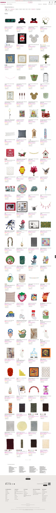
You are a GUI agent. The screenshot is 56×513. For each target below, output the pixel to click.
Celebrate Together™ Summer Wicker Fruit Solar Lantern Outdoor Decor (10, 285)
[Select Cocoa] (45, 414)
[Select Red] (5, 159)
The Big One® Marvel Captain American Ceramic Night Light (9, 340)
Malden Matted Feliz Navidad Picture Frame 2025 (10, 213)
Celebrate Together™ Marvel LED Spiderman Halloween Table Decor (45, 359)
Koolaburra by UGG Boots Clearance (13, 467)
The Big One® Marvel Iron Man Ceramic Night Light (22, 177)
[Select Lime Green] (33, 414)
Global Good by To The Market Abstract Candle (21, 378)
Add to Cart (6, 30)
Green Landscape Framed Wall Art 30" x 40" (33, 230)
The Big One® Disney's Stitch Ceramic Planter (21, 284)
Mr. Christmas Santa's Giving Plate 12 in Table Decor (10, 266)
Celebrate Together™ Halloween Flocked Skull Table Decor (10, 378)
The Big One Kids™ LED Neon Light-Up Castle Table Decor (33, 359)
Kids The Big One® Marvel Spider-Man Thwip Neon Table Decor (45, 303)
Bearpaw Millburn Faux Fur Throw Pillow (21, 139)
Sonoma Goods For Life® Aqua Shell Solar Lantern (33, 195)
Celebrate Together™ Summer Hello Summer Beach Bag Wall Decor (22, 340)
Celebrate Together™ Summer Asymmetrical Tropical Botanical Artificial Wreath (22, 159)
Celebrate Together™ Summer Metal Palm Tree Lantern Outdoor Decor (22, 266)
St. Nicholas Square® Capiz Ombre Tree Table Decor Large (9, 396)
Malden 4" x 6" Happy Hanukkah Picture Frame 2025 (21, 396)
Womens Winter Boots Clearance (43, 469)
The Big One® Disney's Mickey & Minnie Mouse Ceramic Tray (21, 84)
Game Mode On (18, 44)
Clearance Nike (21, 466)
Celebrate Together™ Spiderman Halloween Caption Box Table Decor (33, 378)
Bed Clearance (10, 470)
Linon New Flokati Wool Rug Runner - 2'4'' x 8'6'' (22, 451)
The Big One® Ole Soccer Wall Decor (9, 66)
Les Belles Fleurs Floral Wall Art (20, 119)
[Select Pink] (5, 284)
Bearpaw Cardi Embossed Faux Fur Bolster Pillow (10, 140)
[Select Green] (45, 44)
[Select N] (42, 320)
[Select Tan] (42, 414)
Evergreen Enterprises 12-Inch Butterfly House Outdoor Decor (45, 46)
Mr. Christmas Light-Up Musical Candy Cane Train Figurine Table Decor (45, 120)
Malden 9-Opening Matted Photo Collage (22, 212)
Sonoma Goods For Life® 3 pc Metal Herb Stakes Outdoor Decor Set (22, 102)
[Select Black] (6, 159)
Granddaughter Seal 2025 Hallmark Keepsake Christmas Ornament (22, 231)
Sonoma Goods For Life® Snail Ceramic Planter (33, 84)
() (8, 29)
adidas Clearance (31, 467)
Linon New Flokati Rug (31, 415)
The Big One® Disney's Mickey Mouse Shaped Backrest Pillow (33, 27)
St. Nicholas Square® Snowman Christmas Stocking (33, 320)
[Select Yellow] (43, 44)
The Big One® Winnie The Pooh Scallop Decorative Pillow (33, 120)
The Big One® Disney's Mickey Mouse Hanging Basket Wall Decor (33, 102)
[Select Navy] (6, 44)
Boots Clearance (21, 470)
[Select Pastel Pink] (34, 414)
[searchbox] (17, 2)
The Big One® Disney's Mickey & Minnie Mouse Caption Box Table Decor (21, 65)
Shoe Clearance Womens (32, 469)
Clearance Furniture (42, 466)
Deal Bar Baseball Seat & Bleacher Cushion (10, 160)
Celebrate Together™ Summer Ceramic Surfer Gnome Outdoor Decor (45, 266)
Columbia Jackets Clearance (22, 471)
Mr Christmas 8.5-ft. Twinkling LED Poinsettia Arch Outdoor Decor (33, 396)
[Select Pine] (8, 44)
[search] (7, 2)
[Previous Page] (25, 459)
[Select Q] (40, 339)
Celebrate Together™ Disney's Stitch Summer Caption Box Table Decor (45, 248)
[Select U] (42, 339)
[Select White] (40, 44)
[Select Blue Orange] (6, 65)
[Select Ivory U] (17, 359)
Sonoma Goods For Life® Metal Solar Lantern (44, 84)
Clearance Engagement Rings (33, 471)
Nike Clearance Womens (11, 471)
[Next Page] (29, 459)
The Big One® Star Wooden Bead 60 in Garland (45, 213)
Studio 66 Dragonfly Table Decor (32, 212)
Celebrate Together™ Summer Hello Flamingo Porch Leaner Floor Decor (45, 140)
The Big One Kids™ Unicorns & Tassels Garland (9, 84)
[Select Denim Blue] (21, 450)
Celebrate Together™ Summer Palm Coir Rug (45, 230)
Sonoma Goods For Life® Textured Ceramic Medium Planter (45, 102)
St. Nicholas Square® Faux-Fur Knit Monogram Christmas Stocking (21, 360)
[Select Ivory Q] (18, 359)
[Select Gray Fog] (9, 44)
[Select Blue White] (5, 65)
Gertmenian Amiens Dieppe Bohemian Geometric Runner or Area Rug (44, 378)
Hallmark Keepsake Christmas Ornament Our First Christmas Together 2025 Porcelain (22, 320)
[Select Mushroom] (10, 450)
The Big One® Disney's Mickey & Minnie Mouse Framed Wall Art (9, 102)
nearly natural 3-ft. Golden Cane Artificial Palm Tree (45, 65)
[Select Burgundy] (36, 414)
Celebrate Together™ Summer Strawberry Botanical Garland (10, 248)
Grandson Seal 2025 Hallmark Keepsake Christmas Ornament (33, 266)
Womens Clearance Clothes (43, 471)
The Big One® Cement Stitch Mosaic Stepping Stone (21, 195)
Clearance (10, 466)
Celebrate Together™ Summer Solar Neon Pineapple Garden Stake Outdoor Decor (10, 120)
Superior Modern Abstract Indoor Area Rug (33, 339)
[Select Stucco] (5, 44)
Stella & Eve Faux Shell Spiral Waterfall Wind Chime (45, 195)
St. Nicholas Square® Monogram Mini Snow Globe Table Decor (45, 322)
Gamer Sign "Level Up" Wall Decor (9, 26)
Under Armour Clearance (11, 469)
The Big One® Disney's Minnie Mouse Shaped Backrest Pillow (21, 27)
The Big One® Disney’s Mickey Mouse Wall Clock (33, 45)
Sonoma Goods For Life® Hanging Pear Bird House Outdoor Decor (22, 248)
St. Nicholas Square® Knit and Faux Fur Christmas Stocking (45, 341)
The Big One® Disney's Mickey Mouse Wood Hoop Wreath (45, 27)
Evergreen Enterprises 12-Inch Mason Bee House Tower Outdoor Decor (33, 141)
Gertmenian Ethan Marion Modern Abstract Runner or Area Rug (10, 432)
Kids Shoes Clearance (32, 470)
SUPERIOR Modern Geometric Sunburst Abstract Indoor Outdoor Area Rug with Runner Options (9, 414)
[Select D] (40, 320)
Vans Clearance (21, 467)
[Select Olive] (28, 414)
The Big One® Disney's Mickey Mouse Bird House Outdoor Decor (45, 159)
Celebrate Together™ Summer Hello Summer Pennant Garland (33, 284)
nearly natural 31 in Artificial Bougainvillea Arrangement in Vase (33, 177)
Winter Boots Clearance (21, 469)
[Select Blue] (42, 44)
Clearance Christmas (32, 466)
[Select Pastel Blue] (31, 414)
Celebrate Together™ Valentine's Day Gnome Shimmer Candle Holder (45, 396)
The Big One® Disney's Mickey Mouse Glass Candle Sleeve (10, 177)
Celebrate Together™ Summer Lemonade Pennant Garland (33, 159)
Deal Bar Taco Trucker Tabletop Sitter (9, 320)
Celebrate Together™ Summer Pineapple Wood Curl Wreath (45, 284)
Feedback (55, 257)
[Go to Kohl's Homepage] (3, 2)
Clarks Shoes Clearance (42, 467)
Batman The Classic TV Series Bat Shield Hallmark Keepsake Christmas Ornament (10, 231)
